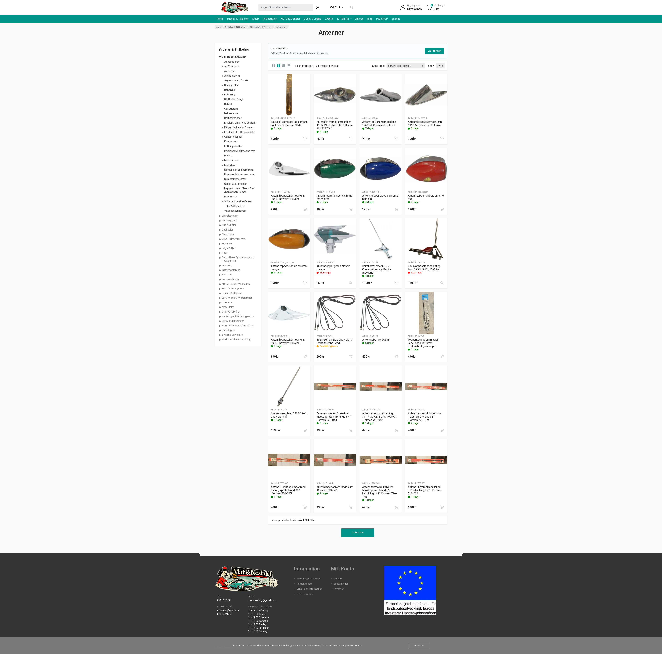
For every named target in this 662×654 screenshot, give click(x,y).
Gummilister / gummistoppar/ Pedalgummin (238, 259)
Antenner (230, 71)
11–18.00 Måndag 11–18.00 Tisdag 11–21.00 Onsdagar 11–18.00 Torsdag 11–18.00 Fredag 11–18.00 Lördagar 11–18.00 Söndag (259, 621)
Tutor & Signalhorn (234, 206)
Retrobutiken (270, 18)
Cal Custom (231, 108)
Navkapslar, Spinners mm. (238, 169)
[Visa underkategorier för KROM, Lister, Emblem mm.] (220, 284)
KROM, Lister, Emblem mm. (236, 284)
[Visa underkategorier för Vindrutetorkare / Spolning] (220, 339)
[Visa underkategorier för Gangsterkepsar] (222, 136)
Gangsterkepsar (233, 136)
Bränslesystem (230, 215)
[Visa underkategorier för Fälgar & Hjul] (220, 248)
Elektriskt (227, 243)
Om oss (359, 18)
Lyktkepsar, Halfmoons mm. (240, 150)
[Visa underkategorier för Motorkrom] (222, 165)
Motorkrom (230, 165)
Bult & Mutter (229, 225)
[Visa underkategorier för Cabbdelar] (220, 229)
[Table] (289, 65)
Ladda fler (358, 532)
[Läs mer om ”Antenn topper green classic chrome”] (351, 283)
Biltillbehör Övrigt (233, 99)
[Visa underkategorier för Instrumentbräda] (220, 270)
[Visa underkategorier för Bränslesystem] (220, 215)
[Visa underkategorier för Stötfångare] (220, 330)
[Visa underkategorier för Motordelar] (220, 307)
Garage (338, 578)
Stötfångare (228, 330)
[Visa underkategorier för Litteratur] (220, 302)
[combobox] (285, 7)
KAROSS (226, 274)
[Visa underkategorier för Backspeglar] (222, 85)
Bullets (228, 103)
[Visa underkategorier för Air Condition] (222, 66)
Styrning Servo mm (232, 334)
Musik (255, 18)
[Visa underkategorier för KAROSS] (220, 274)
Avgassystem (232, 75)
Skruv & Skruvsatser (233, 321)
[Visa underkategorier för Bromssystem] (220, 220)
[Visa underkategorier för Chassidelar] (220, 234)
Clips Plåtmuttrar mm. (234, 239)
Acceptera (419, 645)
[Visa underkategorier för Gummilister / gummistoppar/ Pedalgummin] (220, 257)
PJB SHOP (382, 18)
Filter (224, 252)
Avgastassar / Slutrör (236, 80)
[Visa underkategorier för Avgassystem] (222, 75)
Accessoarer (231, 61)
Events (329, 18)
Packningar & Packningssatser (238, 316)
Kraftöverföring (230, 279)
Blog (369, 18)
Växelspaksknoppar (235, 210)
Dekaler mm (231, 113)
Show (431, 65)
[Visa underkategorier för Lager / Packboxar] (220, 293)
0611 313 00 (224, 600)
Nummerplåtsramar (235, 179)
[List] (283, 65)
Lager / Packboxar (232, 293)
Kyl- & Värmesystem (233, 288)
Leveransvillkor (305, 594)
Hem (218, 27)
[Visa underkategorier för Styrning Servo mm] (220, 335)
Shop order (378, 65)
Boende (396, 18)
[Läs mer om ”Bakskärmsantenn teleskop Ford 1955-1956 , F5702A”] (442, 283)
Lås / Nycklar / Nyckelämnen (237, 297)
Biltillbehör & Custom (261, 27)
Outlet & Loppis (312, 18)
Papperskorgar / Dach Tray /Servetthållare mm (239, 190)
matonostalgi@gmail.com (262, 600)
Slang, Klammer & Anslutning (237, 325)
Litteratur (227, 302)
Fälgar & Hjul (228, 248)
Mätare (228, 155)
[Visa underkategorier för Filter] (220, 253)
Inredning (227, 265)
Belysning (229, 89)
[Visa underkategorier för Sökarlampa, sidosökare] (222, 201)
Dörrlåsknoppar (233, 118)
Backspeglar (231, 85)
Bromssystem (229, 220)
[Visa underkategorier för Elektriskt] (220, 243)
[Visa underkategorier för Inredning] (220, 265)
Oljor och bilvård (230, 311)
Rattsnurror (230, 196)
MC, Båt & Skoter (290, 18)
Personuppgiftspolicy (308, 578)
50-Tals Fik (343, 18)
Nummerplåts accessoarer (239, 174)
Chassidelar (228, 234)
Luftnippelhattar (233, 146)
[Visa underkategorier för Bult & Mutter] (220, 225)
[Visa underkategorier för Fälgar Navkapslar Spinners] (222, 127)
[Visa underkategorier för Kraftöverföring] (220, 279)
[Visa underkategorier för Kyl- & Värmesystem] (220, 288)
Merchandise (231, 160)
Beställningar (341, 583)
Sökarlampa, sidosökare (238, 201)
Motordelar (228, 307)
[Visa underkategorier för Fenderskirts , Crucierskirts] (222, 132)
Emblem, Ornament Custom (240, 122)
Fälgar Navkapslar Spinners (239, 127)
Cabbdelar (227, 229)
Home (220, 18)
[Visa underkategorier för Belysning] (222, 94)
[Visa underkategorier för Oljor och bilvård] (220, 311)
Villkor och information (309, 588)
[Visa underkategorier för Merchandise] (222, 160)
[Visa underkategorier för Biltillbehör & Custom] (220, 57)
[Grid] (273, 65)
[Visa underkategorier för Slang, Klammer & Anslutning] (220, 325)
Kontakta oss (304, 583)
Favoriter (339, 588)
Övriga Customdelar (235, 183)
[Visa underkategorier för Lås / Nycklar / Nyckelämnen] (220, 298)
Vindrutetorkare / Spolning (236, 339)
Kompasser (230, 141)
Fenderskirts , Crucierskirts (239, 132)
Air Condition (231, 66)
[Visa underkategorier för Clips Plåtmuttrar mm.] (220, 239)
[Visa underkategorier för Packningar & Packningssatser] (220, 316)
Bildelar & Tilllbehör (238, 18)
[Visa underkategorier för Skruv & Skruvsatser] (220, 321)
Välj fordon (434, 50)
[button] (305, 139)
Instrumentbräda (231, 270)
